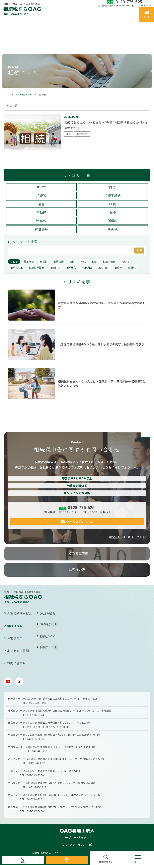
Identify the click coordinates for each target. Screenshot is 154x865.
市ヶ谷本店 (14, 698)
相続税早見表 (36, 267)
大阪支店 (13, 794)
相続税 (41, 195)
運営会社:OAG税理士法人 (125, 537)
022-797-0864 (59, 727)
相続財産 (55, 267)
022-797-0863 (35, 727)
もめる (14, 261)
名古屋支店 (14, 782)
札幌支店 (13, 710)
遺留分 (118, 267)
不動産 (41, 212)
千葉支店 (13, 770)
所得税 (113, 220)
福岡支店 (13, 807)
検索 (139, 250)
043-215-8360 (35, 775)
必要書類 (59, 261)
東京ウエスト (15, 746)
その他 (113, 229)
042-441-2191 (40, 751)
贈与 (112, 187)
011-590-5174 (35, 715)
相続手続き (112, 195)
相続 (112, 203)
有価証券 (41, 229)
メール (67, 861)
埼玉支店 (13, 734)
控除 (72, 261)
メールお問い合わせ (80, 521)
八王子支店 (14, 758)
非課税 (132, 267)
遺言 (41, 203)
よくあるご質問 (11, 51)
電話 (23, 862)
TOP (10, 94)
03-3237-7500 (37, 702)
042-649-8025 (37, 763)
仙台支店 (13, 722)
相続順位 (71, 267)
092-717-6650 (35, 811)
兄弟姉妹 (29, 261)
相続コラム (8, 30)
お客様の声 (8, 46)
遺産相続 (103, 267)
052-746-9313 (37, 787)
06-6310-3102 (35, 799)
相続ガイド (8, 41)
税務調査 (87, 267)
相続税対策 (16, 267)
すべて (41, 187)
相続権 (125, 261)
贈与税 (41, 220)
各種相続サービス (12, 24)
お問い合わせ (16, 663)
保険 (112, 212)
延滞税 (44, 261)
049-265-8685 (35, 739)
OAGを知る (8, 35)
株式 (83, 261)
